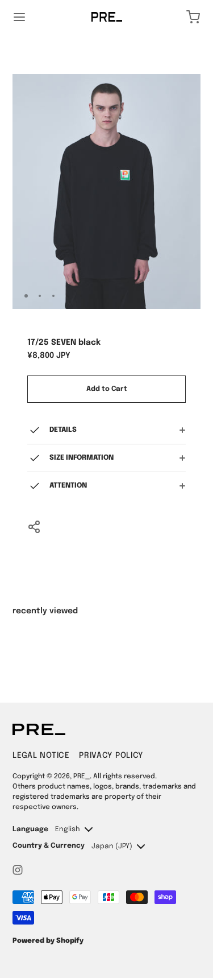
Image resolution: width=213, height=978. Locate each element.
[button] (160, 296)
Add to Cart (106, 389)
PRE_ (81, 776)
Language (30, 829)
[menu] (19, 17)
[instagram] (17, 870)
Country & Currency (48, 845)
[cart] (193, 17)
